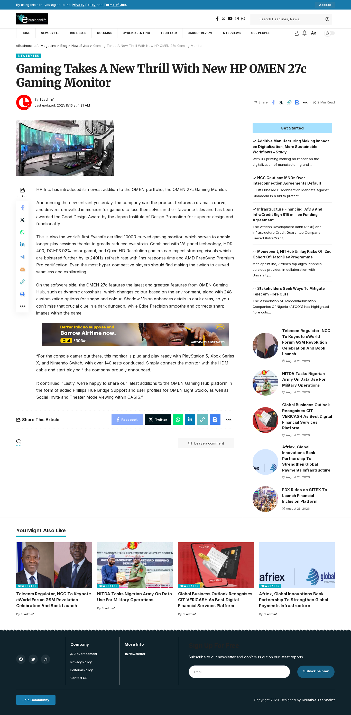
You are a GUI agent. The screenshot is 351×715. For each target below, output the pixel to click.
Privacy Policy (84, 5)
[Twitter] (223, 18)
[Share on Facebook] (273, 102)
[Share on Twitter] (281, 102)
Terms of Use (115, 5)
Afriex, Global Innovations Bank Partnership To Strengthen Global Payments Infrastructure (306, 458)
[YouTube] (230, 18)
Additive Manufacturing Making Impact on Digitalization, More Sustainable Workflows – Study (291, 146)
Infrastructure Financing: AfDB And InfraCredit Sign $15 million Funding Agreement (287, 214)
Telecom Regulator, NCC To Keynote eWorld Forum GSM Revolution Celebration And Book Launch (306, 342)
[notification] (304, 33)
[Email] (22, 269)
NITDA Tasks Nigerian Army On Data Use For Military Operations (304, 379)
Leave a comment (209, 443)
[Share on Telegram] (22, 257)
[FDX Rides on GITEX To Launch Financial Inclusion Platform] (265, 499)
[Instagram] (237, 18)
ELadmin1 (47, 99)
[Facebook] (217, 18)
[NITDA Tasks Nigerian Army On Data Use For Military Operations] (265, 383)
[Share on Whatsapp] (22, 232)
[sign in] (296, 33)
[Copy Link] (289, 102)
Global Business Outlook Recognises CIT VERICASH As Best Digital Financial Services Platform (307, 416)
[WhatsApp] (243, 18)
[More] (305, 102)
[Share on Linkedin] (22, 244)
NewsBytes (28, 55)
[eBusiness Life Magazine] (32, 18)
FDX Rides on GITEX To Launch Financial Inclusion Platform (304, 495)
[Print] (297, 102)
